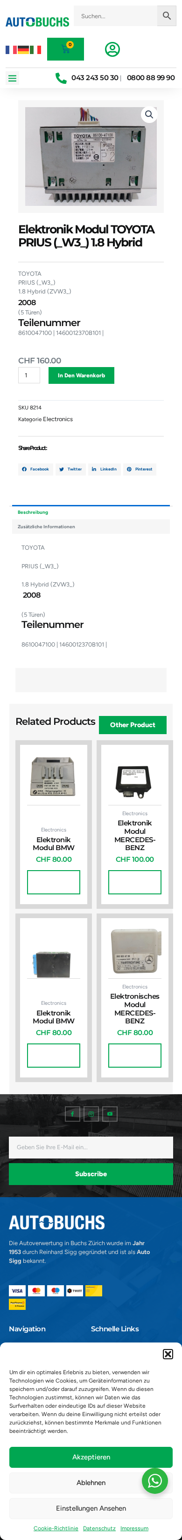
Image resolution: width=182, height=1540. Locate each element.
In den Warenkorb (81, 375)
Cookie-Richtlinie (56, 1528)
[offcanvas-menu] (112, 49)
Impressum (134, 1528)
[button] (168, 1354)
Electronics (58, 419)
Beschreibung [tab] (33, 512)
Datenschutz (99, 1528)
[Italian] (36, 49)
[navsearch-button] (125, 30)
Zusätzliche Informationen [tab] (46, 527)
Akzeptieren (91, 1457)
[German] (24, 49)
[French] (12, 49)
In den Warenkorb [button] (53, 882)
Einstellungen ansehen (91, 1508)
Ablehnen (91, 1483)
